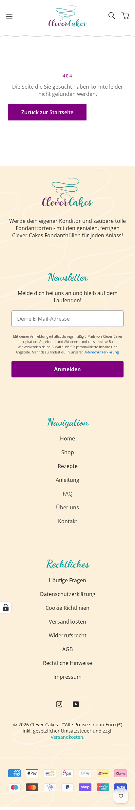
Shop (67, 452)
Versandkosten (67, 621)
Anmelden (67, 369)
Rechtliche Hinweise (67, 663)
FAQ (67, 493)
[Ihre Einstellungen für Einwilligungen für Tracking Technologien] (5, 607)
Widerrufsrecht (68, 635)
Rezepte (68, 466)
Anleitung (67, 479)
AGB (67, 649)
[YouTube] (76, 703)
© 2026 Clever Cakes (35, 724)
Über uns (67, 507)
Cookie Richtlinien (67, 607)
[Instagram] (59, 703)
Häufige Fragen (67, 580)
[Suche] (111, 16)
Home (67, 438)
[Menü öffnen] (9, 16)
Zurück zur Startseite (47, 112)
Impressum (67, 676)
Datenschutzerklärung (67, 594)
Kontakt (67, 521)
